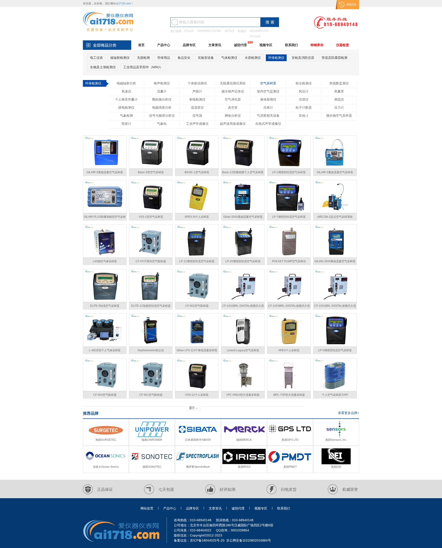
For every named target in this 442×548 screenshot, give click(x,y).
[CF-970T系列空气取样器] (151, 241)
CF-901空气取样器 (151, 394)
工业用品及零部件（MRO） (143, 67)
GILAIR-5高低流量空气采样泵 (105, 172)
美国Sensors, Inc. (336, 439)
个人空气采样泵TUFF (335, 394)
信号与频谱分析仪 (162, 115)
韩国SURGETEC (106, 439)
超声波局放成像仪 (233, 123)
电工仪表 (96, 58)
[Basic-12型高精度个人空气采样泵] (243, 152)
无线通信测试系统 (233, 83)
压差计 (268, 107)
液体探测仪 (268, 99)
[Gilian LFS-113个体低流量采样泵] (197, 330)
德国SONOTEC (152, 466)
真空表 (233, 107)
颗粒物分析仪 (162, 99)
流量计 (162, 91)
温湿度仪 (197, 107)
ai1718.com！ (125, 3)
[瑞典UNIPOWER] (152, 436)
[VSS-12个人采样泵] (197, 374)
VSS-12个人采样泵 (197, 394)
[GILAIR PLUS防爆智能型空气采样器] (105, 196)
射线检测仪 (197, 99)
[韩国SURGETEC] (106, 436)
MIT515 (229, 31)
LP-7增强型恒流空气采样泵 (289, 216)
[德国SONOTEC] (152, 463)
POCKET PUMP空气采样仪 (289, 261)
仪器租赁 (342, 45)
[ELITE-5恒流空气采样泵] (105, 285)
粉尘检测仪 (304, 83)
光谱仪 (303, 99)
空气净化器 (233, 99)
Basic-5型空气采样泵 (151, 172)
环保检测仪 (276, 58)
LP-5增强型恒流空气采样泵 (335, 350)
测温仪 (339, 99)
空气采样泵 (268, 83)
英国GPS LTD (290, 439)
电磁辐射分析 (126, 83)
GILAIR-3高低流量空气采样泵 (335, 172)
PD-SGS (255, 36)
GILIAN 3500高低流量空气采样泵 (334, 261)
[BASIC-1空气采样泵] (197, 152)
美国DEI (336, 466)
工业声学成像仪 (197, 123)
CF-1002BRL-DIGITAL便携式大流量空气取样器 (243, 307)
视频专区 (265, 45)
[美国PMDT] (290, 463)
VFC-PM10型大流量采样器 (242, 394)
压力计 (339, 107)
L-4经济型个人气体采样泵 (105, 350)
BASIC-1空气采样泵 (197, 172)
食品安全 (183, 58)
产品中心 (163, 45)
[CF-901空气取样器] (151, 374)
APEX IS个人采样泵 (197, 216)
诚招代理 (240, 45)
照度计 (126, 123)
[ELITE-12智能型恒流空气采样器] (151, 285)
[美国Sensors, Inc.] (336, 436)
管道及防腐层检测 (334, 58)
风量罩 (339, 91)
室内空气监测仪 (268, 91)
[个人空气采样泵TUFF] (335, 374)
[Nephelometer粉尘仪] (151, 330)
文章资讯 (214, 45)
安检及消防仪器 (303, 58)
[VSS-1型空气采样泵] (151, 196)
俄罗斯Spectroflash (198, 466)
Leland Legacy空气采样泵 (243, 350)
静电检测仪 (126, 107)
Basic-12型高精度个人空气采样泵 (243, 172)
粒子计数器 (304, 107)
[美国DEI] (336, 463)
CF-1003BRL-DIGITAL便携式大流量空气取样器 (289, 307)
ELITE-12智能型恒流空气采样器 (151, 305)
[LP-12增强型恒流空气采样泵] (197, 241)
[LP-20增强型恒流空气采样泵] (243, 241)
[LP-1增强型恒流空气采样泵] (289, 152)
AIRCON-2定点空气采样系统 (335, 216)
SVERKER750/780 (209, 31)
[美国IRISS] (244, 463)
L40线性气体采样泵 (105, 261)
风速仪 (126, 91)
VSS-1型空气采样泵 (151, 216)
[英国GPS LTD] (290, 436)
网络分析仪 (233, 115)
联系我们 (291, 45)
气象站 (162, 123)
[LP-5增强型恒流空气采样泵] (335, 330)
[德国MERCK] (244, 436)
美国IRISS (244, 466)
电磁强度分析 (162, 107)
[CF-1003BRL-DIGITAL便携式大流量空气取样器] (289, 285)
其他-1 (303, 115)
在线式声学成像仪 (268, 123)
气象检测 (126, 115)
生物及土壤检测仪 (103, 67)
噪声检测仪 (162, 83)
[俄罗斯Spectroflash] (198, 463)
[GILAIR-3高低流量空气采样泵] (335, 152)
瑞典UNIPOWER (152, 439)
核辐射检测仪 (120, 58)
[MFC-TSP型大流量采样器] (289, 374)
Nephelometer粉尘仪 (151, 350)
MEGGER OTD (259, 31)
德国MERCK (244, 439)
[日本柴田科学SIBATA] (198, 436)
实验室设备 (206, 58)
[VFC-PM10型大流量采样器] (243, 374)
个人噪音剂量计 (126, 99)
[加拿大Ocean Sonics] (106, 463)
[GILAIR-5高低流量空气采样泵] (105, 152)
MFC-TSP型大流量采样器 (289, 394)
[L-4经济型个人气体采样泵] (105, 330)
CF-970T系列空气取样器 (151, 261)
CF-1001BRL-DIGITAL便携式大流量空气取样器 (335, 307)
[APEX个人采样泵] (289, 330)
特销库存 (317, 45)
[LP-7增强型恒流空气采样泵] (289, 196)
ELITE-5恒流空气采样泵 (104, 305)
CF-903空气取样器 (104, 394)
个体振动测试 (197, 83)
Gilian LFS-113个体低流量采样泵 (197, 350)
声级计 (197, 91)
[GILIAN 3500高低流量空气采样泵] (335, 241)
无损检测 (143, 58)
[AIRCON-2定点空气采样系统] (335, 196)
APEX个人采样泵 (289, 350)
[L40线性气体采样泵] (105, 241)
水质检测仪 (253, 58)
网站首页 (146, 508)
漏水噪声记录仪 (232, 91)
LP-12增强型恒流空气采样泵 (197, 261)
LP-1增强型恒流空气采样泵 (289, 172)
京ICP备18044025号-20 (207, 540)
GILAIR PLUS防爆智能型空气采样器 (105, 217)
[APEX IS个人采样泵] (197, 196)
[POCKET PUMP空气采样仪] (289, 241)
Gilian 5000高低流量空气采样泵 (243, 216)
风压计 (303, 91)
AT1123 (189, 31)
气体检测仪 (229, 58)
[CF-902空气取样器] (197, 285)
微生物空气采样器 (339, 115)
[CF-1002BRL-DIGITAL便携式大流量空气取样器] (243, 285)
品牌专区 (189, 45)
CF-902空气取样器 (197, 305)
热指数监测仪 (339, 83)
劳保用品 (163, 58)
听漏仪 (242, 31)
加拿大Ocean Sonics (106, 466)
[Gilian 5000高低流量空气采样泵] (243, 196)
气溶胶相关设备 (268, 115)
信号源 (197, 115)
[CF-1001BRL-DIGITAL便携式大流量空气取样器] (335, 285)
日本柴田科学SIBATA (198, 439)
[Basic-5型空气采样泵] (151, 152)
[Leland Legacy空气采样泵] (243, 330)
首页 (141, 45)
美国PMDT (290, 466)
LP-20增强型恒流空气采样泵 (243, 261)
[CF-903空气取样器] (105, 374)
